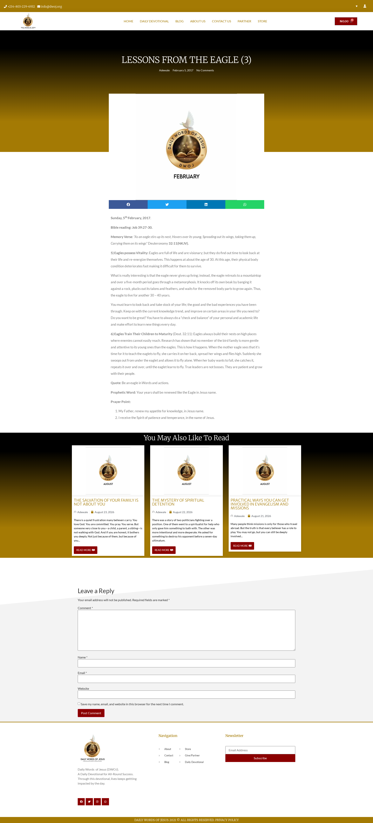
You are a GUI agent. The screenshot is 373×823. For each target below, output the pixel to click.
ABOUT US (197, 21)
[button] (128, 204)
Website (83, 688)
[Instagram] (97, 801)
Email (82, 672)
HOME (128, 21)
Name (82, 657)
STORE (262, 21)
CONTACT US (221, 21)
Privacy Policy (227, 820)
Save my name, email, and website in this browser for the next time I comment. (132, 704)
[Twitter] (89, 801)
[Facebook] (81, 801)
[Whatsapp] (105, 801)
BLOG (179, 21)
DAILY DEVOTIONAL (154, 21)
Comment (85, 607)
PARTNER (244, 21)
